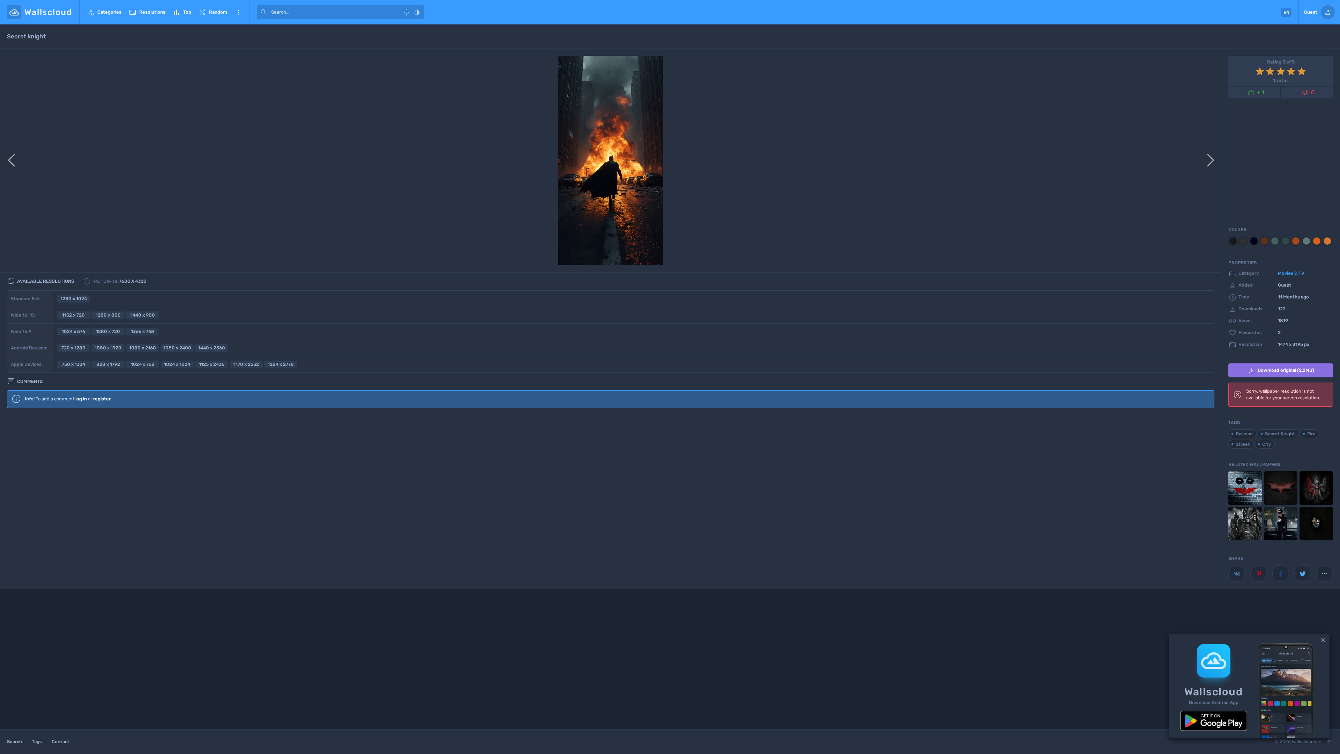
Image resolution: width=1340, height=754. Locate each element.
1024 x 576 (73, 331)
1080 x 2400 (177, 347)
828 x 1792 (108, 364)
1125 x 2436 (211, 364)
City (1266, 444)
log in (81, 398)
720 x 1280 (73, 347)
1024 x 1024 (177, 364)
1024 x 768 (143, 364)
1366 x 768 (142, 331)
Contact (60, 741)
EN (1286, 12)
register (102, 398)
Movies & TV (1291, 273)
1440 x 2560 (211, 347)
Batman (1244, 433)
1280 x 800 (108, 315)
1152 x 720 (73, 315)
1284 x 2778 (281, 364)
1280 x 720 (108, 331)
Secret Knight (1280, 433)
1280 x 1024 (73, 298)
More (238, 12)
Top (181, 12)
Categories (104, 12)
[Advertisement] (610, 470)
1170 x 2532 (246, 364)
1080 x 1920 (108, 347)
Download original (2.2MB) (1281, 371)
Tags (37, 741)
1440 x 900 (143, 315)
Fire (1311, 433)
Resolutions (146, 12)
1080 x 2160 (142, 347)
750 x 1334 (73, 364)
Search (14, 741)
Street (1243, 444)
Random (212, 12)
